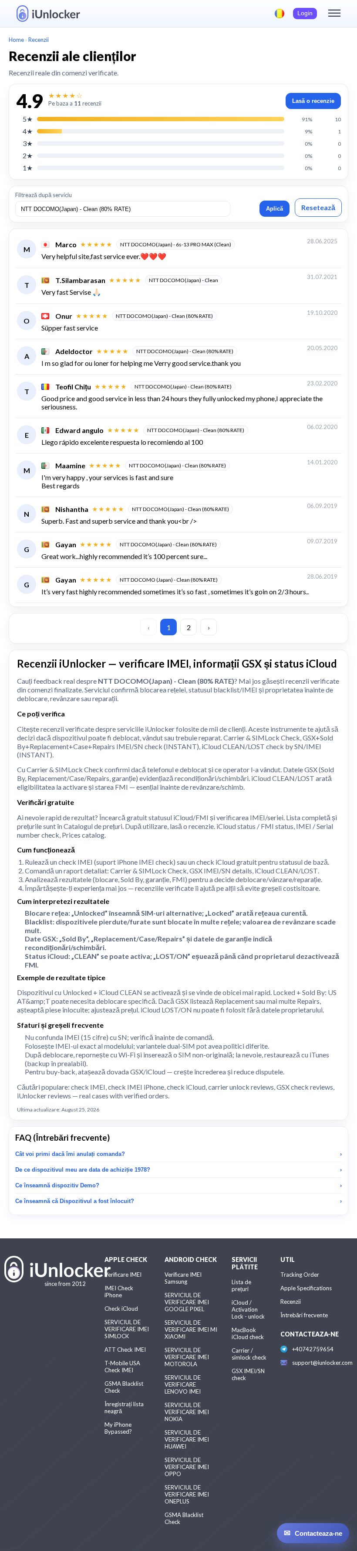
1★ (28, 168)
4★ (28, 131)
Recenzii (290, 1301)
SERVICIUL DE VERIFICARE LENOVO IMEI (183, 1384)
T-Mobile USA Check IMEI (122, 1367)
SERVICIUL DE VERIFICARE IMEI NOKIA (187, 1411)
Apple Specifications (306, 1288)
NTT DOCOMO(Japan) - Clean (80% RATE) (164, 316)
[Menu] (334, 13)
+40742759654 (312, 1349)
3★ (28, 143)
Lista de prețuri (241, 1285)
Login (305, 13)
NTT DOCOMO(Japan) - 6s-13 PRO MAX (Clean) (175, 244)
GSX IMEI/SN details (220, 870)
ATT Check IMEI (125, 1349)
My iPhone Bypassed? (118, 1428)
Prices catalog (83, 835)
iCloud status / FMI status (254, 826)
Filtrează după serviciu (43, 194)
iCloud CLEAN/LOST (286, 870)
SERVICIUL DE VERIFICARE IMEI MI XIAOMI (191, 1329)
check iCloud (215, 862)
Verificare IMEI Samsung (183, 1278)
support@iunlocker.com (322, 1362)
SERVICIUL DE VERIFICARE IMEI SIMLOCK (126, 1329)
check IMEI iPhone (136, 1087)
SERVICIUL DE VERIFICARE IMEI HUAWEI (187, 1439)
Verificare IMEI (122, 1274)
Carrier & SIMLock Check (261, 737)
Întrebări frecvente (304, 1315)
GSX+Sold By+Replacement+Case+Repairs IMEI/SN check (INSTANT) (175, 741)
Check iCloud (121, 1308)
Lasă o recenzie (313, 101)
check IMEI (75, 862)
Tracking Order (299, 1274)
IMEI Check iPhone (118, 1292)
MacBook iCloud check (248, 1333)
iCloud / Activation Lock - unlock (248, 1309)
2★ (28, 155)
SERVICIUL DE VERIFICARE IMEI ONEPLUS (187, 1494)
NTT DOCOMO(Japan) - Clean (183, 280)
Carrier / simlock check (249, 1354)
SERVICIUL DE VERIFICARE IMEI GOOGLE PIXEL (187, 1302)
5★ (28, 119)
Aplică (274, 208)
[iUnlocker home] (48, 13)
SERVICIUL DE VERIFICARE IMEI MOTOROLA (187, 1356)
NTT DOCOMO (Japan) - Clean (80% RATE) (169, 579)
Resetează (318, 207)
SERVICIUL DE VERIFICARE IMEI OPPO (187, 1466)
